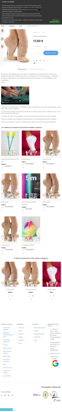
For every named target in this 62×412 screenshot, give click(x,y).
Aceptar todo (54, 22)
